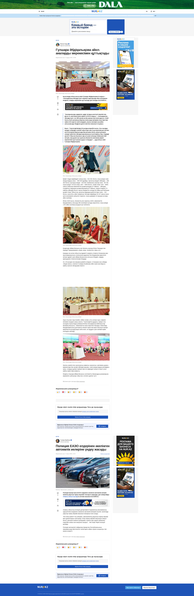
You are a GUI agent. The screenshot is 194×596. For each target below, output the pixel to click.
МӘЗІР (42, 11)
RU (147, 11)
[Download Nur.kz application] (97, 4)
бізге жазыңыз (81, 381)
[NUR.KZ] (97, 11)
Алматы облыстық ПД (70, 496)
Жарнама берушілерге (149, 587)
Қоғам (57, 40)
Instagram (103, 426)
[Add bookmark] (58, 114)
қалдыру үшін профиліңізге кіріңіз (90, 411)
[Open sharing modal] (58, 109)
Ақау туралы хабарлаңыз (133, 587)
